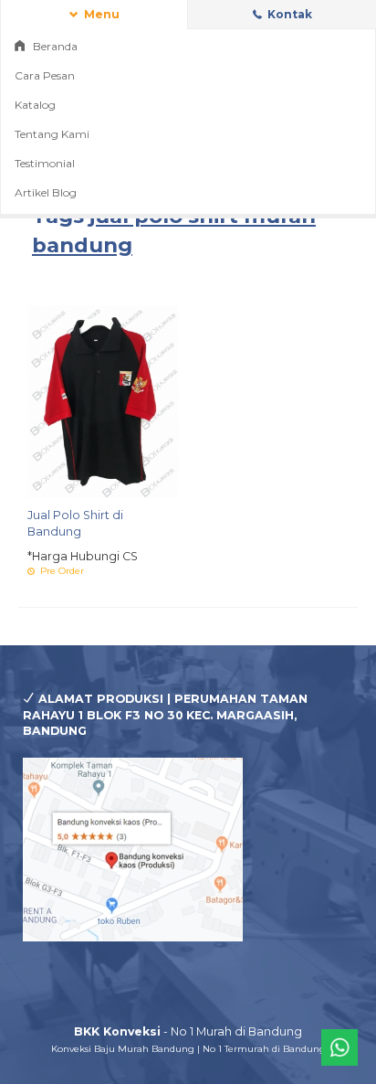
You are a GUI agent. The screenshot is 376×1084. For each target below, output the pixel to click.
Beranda (54, 46)
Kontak (288, 14)
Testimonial (45, 163)
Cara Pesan (45, 75)
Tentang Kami (52, 134)
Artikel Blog (46, 192)
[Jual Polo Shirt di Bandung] (103, 401)
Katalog (35, 105)
